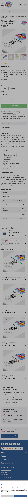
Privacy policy (23, 483)
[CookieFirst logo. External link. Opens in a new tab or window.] (1, 484)
